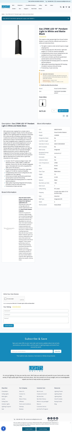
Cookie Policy (27, 425)
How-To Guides (58, 399)
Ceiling (40, 5)
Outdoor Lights (6, 404)
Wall (46, 5)
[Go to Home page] (6, 7)
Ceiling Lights (5, 394)
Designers (26, 8)
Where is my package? (43, 401)
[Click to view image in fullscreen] (18, 41)
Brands (40, 8)
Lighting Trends (58, 391)
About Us (21, 391)
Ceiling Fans (20, 5)
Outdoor (14, 8)
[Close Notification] (68, 18)
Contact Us (22, 394)
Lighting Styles (58, 394)
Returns (39, 404)
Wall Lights (4, 396)
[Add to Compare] (67, 115)
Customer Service (41, 406)
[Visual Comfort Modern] (9, 228)
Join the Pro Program (42, 409)
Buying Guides (58, 401)
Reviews (21, 409)
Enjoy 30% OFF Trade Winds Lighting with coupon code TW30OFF (18, 18)
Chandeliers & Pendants (31, 5)
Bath (13, 5)
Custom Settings (43, 429)
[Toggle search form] (61, 7)
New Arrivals (33, 8)
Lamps (51, 5)
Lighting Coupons (6, 406)
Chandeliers (5, 391)
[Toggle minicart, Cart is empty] (69, 7)
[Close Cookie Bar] (70, 423)
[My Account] (63, 7)
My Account (40, 391)
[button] (3, 429)
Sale (20, 8)
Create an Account (42, 394)
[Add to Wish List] (63, 115)
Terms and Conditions (25, 404)
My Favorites (40, 396)
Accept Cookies (28, 429)
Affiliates (21, 401)
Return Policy (22, 399)
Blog (55, 404)
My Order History (41, 399)
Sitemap (21, 406)
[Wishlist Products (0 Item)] (66, 7)
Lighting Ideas (58, 396)
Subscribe (57, 351)
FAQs (20, 396)
